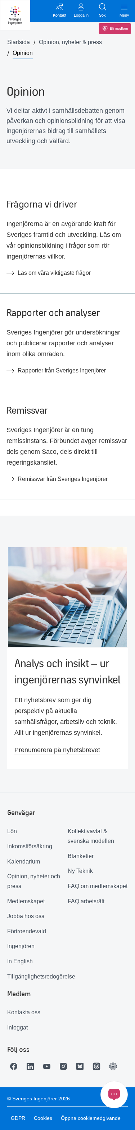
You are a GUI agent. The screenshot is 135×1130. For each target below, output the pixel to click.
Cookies (43, 1118)
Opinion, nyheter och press (33, 881)
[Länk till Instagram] (65, 1066)
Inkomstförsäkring (29, 846)
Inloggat (17, 1027)
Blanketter (81, 856)
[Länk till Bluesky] (81, 1066)
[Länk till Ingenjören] (114, 1066)
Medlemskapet (26, 901)
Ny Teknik (80, 871)
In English (20, 961)
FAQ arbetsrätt (86, 901)
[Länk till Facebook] (15, 1066)
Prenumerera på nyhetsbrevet (57, 750)
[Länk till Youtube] (48, 1066)
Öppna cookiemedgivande (91, 1118)
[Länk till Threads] (98, 1066)
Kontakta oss (23, 1012)
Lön (12, 831)
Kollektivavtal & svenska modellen (91, 836)
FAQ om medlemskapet (97, 886)
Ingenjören (21, 946)
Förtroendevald (26, 931)
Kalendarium (23, 861)
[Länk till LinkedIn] (32, 1066)
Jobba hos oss (25, 916)
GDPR (18, 1118)
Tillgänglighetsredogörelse (37, 976)
